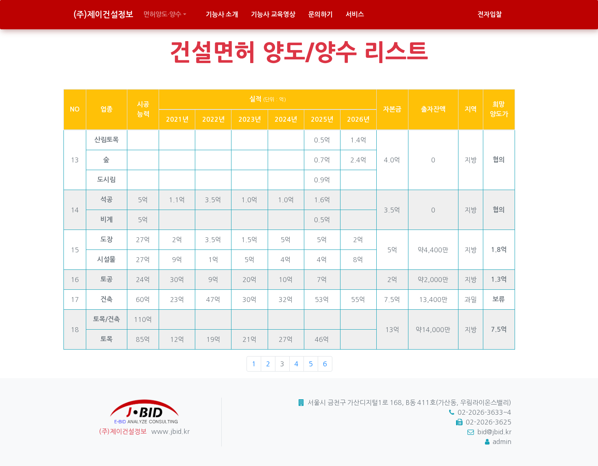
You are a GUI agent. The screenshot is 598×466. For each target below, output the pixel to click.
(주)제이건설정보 (103, 15)
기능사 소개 (222, 14)
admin (502, 441)
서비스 (355, 14)
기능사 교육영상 (273, 14)
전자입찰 (490, 14)
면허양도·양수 (162, 14)
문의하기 (320, 14)
